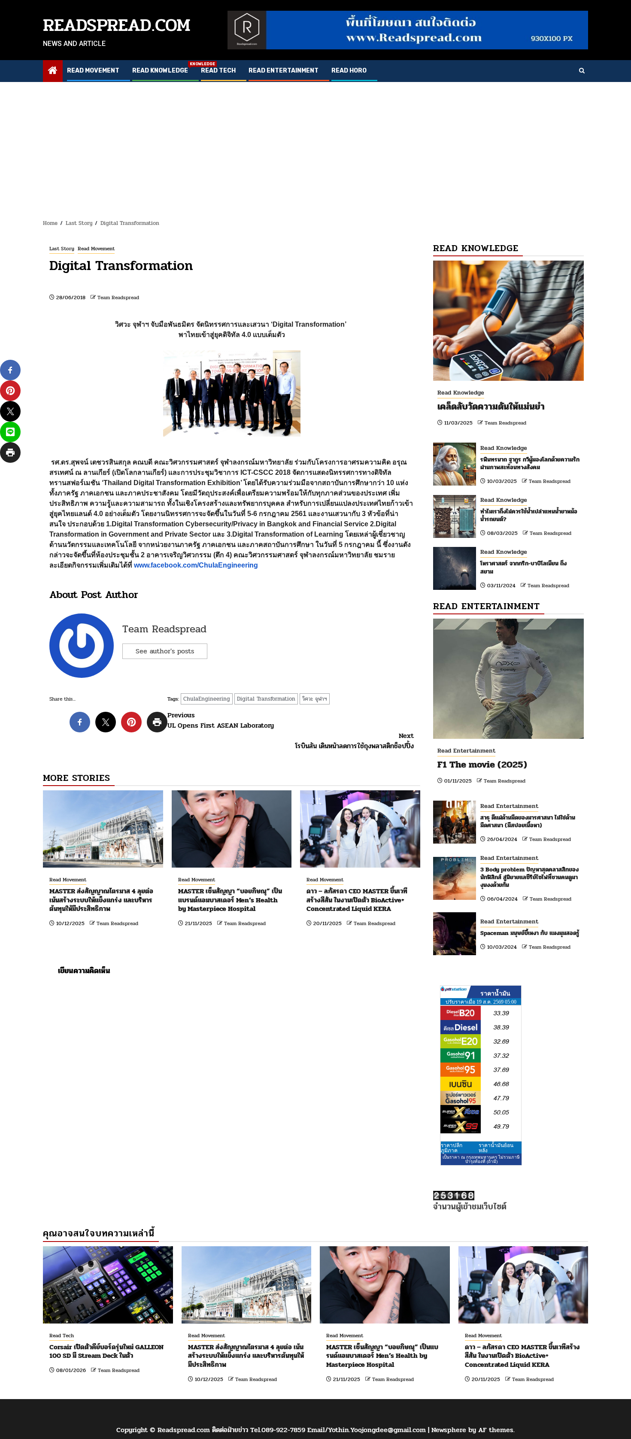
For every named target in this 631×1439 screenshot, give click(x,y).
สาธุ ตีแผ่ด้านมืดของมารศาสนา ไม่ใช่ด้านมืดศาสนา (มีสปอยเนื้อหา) (527, 821)
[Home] (53, 71)
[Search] (581, 71)
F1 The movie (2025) (482, 764)
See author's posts (165, 651)
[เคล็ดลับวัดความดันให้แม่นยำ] (508, 321)
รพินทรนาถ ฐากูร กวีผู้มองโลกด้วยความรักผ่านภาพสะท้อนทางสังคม (529, 463)
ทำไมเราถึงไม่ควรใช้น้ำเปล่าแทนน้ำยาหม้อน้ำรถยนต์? (528, 515)
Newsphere (448, 1429)
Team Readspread (118, 297)
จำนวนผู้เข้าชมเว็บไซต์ (470, 1206)
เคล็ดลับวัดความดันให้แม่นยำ (491, 406)
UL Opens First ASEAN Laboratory (220, 720)
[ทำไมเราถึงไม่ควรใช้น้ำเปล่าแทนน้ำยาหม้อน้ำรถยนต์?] (454, 516)
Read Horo (349, 70)
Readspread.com (117, 25)
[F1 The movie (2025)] (508, 679)
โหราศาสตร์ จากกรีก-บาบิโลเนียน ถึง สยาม (523, 567)
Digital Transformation (266, 699)
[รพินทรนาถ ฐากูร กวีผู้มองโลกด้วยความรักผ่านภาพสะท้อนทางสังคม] (454, 464)
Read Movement (93, 70)
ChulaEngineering (206, 699)
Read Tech (218, 70)
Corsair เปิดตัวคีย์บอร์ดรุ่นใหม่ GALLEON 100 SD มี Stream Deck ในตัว (106, 1351)
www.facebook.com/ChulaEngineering (196, 565)
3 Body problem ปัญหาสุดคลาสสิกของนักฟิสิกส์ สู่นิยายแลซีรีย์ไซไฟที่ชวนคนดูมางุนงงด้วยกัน (529, 877)
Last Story (61, 248)
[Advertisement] (315, 146)
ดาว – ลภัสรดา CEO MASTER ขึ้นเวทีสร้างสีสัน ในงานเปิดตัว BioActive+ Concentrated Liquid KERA (356, 900)
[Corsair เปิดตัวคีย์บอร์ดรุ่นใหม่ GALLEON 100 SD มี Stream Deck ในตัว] (108, 1285)
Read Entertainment (284, 70)
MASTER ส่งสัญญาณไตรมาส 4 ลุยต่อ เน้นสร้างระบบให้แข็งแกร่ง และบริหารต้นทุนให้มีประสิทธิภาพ (101, 900)
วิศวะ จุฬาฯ (314, 699)
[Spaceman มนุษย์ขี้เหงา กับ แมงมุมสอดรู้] (454, 933)
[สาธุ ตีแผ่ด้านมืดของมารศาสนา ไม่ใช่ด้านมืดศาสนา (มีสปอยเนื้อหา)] (454, 822)
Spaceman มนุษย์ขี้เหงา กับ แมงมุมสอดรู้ (529, 933)
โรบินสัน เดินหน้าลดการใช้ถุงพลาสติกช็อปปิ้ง (354, 741)
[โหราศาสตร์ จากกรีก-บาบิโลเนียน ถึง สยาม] (454, 568)
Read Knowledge (160, 70)
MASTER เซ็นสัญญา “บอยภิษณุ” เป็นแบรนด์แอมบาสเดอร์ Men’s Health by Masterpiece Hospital (230, 900)
